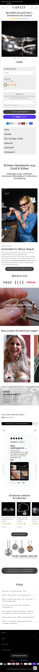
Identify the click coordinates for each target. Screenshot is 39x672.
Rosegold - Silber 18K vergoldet (15, 84)
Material (9, 80)
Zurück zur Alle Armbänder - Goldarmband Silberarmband (20, 571)
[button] (14, 18)
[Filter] (35, 423)
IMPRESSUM (6, 650)
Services (5, 644)
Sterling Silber (5, 84)
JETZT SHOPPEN (19, 534)
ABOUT (4, 632)
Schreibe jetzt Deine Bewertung (17, 423)
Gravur (18, 94)
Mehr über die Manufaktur (19, 269)
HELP (3, 638)
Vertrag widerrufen (19, 655)
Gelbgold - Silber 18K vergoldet (8, 84)
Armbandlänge (10, 69)
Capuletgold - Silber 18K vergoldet (12, 84)
